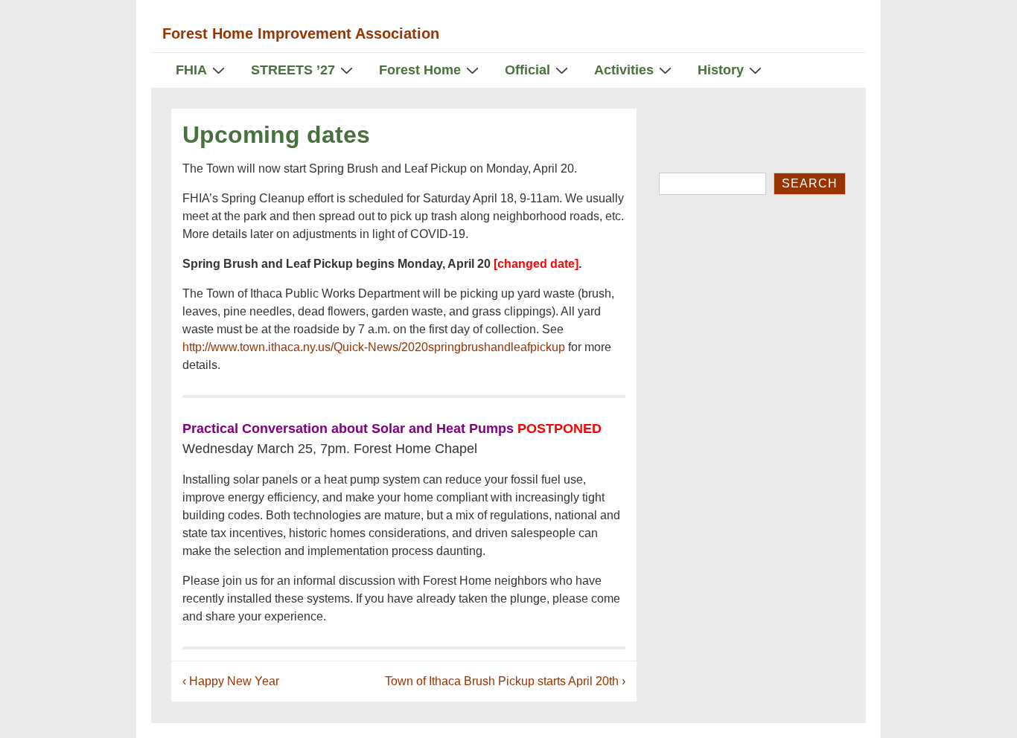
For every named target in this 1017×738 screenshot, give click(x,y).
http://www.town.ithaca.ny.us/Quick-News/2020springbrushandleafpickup (373, 347)
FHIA (191, 69)
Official (527, 69)
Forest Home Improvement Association (300, 33)
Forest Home (420, 69)
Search (810, 183)
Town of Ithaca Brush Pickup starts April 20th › (505, 681)
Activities (624, 69)
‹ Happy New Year (230, 681)
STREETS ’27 (293, 69)
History (721, 69)
